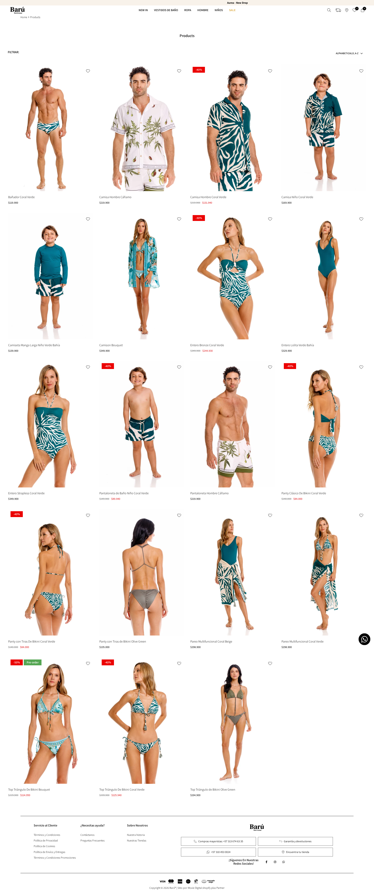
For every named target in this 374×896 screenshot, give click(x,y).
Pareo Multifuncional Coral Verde (302, 641)
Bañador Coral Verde (21, 197)
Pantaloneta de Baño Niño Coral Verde (124, 493)
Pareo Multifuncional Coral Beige (211, 641)
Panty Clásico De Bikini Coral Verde (303, 493)
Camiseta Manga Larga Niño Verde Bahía (34, 345)
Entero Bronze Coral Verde (207, 345)
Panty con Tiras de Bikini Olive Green (122, 641)
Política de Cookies (44, 846)
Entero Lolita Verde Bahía (297, 345)
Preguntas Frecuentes (92, 840)
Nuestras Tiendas (136, 840)
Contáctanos (87, 835)
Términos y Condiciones (47, 835)
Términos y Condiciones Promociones (55, 857)
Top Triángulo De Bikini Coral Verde (122, 789)
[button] (88, 71)
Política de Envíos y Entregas (49, 852)
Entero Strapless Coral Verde (26, 493)
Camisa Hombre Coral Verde (208, 197)
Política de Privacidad (46, 840)
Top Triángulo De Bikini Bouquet (29, 789)
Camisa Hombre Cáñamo (115, 197)
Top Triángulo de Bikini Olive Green (212, 789)
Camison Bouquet (111, 345)
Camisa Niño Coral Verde (297, 197)
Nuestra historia (136, 835)
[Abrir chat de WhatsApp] (364, 639)
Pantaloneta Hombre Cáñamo (209, 493)
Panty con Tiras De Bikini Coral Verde (31, 641)
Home (23, 17)
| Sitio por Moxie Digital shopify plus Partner (200, 888)
